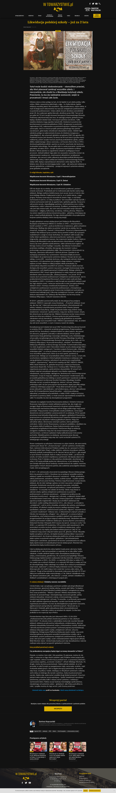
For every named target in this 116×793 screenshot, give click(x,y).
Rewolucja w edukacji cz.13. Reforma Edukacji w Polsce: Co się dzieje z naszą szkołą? (38, 756)
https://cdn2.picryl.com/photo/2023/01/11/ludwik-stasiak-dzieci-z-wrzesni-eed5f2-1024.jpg (60, 82)
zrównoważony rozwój (72, 731)
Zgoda (85, 790)
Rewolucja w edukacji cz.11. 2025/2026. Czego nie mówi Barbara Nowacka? (76, 756)
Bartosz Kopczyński (27, 27)
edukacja (45, 731)
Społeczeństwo (19, 15)
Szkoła (54, 731)
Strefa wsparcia (97, 16)
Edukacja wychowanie (49, 16)
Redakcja (77, 15)
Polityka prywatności (94, 790)
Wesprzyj (58, 709)
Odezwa (86, 15)
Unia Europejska (62, 731)
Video (68, 15)
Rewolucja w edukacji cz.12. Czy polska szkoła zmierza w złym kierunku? (57, 756)
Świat (39, 15)
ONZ (50, 731)
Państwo (31, 15)
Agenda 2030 (37, 731)
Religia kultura (60, 16)
